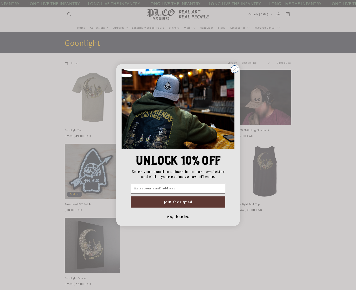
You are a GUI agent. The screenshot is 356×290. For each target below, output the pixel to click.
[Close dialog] (234, 69)
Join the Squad (178, 202)
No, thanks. (178, 216)
